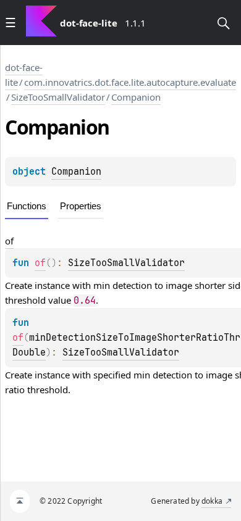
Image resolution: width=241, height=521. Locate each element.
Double (29, 352)
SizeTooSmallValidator (58, 97)
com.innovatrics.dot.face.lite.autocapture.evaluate (130, 82)
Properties (80, 206)
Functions (26, 206)
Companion (136, 97)
